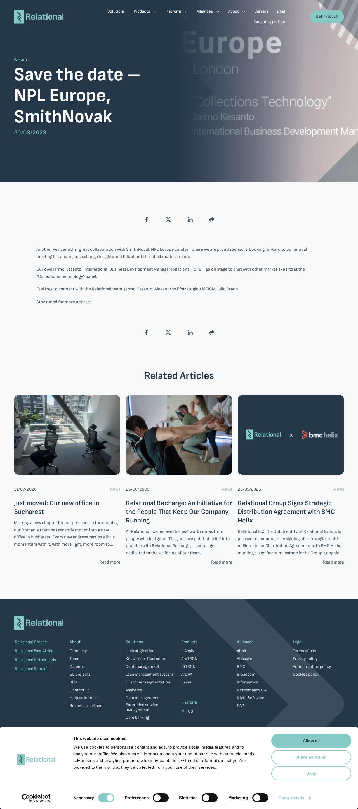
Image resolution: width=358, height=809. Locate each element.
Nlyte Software (250, 698)
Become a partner (86, 705)
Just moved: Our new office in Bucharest (56, 507)
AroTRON (189, 658)
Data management (142, 698)
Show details (291, 798)
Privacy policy (305, 658)
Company (78, 651)
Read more (109, 562)
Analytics (134, 690)
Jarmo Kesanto (67, 269)
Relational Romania (32, 668)
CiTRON (188, 666)
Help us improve (84, 698)
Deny (311, 773)
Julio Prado (227, 289)
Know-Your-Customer (145, 658)
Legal (297, 642)
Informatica (247, 682)
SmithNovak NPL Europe (150, 249)
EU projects (80, 674)
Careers (77, 666)
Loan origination (140, 651)
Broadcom (246, 674)
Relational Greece (31, 642)
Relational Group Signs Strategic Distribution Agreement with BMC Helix (286, 511)
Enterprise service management (142, 707)
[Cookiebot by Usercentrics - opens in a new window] (36, 798)
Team (74, 658)
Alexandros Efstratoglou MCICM (184, 289)
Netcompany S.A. (252, 690)
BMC (241, 666)
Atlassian (245, 658)
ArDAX (186, 674)
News (20, 60)
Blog (74, 682)
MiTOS (187, 711)
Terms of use (304, 651)
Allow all (311, 740)
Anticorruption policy (312, 666)
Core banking (137, 717)
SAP (240, 705)
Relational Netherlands (35, 659)
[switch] (161, 797)
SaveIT (187, 682)
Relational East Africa (34, 651)
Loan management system (149, 674)
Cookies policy (306, 674)
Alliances (245, 642)
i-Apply (187, 651)
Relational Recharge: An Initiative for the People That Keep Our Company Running (179, 511)
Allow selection (311, 757)
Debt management (142, 666)
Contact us (80, 690)
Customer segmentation (148, 682)
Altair (241, 651)
